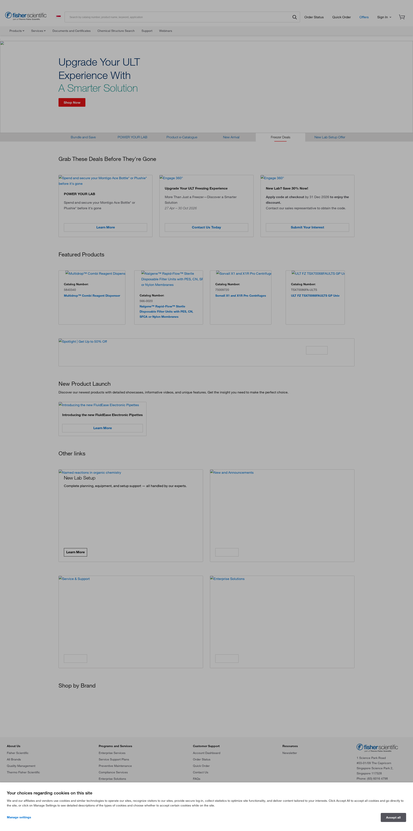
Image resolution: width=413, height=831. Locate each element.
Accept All (393, 817)
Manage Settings (19, 817)
